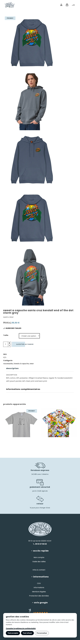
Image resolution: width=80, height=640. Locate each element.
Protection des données (39, 596)
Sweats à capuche (21, 363)
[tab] (40, 368)
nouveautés (8, 363)
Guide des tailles (13, 328)
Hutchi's (43, 609)
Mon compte (39, 557)
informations (39, 587)
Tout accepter (13, 633)
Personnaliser (42, 633)
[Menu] (73, 5)
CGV (39, 583)
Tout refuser (27, 633)
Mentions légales (39, 591)
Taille (5, 335)
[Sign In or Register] (61, 5)
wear (32, 363)
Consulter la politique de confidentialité (21, 628)
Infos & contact (39, 570)
